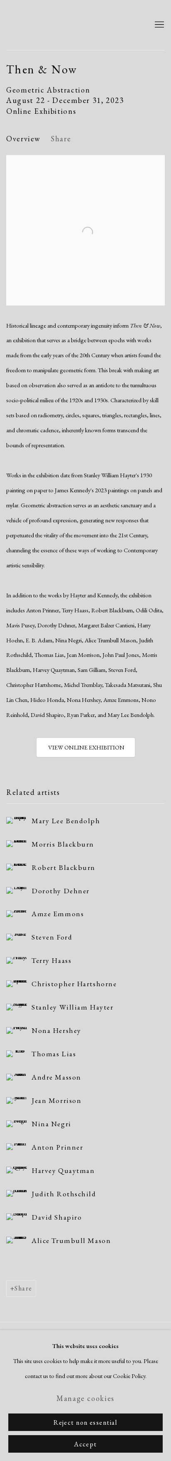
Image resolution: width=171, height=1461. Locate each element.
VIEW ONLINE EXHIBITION (86, 747)
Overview (23, 138)
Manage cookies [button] (85, 1398)
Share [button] (61, 138)
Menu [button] (158, 25)
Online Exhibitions (41, 111)
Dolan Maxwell (73, 25)
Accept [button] (85, 1444)
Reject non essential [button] (85, 1422)
